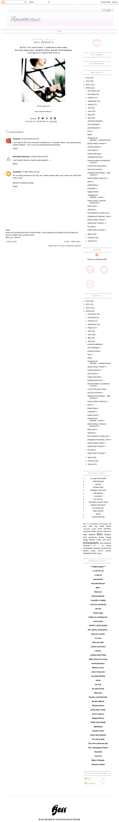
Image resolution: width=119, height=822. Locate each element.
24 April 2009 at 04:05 (30, 139)
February (91, 238)
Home (59, 31)
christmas (107, 529)
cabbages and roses (98, 490)
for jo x (90, 131)
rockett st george (98, 517)
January (91, 241)
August (91, 104)
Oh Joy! (98, 685)
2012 (88, 78)
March (90, 234)
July (89, 108)
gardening (93, 537)
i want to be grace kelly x (97, 166)
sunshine (104, 548)
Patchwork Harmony (21, 157)
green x (90, 182)
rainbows (86, 546)
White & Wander (98, 760)
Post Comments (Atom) (71, 246)
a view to (98, 575)
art (110, 524)
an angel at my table (98, 478)
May (90, 115)
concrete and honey (98, 605)
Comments (90, 783)
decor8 (98, 609)
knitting (99, 540)
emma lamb (98, 621)
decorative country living (98, 502)
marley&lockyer (98, 663)
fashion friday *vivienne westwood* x (97, 202)
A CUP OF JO (98, 571)
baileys (98, 484)
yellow (99, 553)
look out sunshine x (95, 169)
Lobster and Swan (98, 647)
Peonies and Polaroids (98, 697)
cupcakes (87, 531)
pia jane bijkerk (98, 701)
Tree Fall (98, 756)
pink (101, 543)
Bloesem (98, 592)
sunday (96, 548)
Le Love (98, 638)
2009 (88, 88)
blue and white (96, 526)
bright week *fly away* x (97, 230)
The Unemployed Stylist (98, 748)
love (104, 540)
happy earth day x (95, 154)
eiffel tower (107, 531)
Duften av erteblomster (98, 617)
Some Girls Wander (98, 735)
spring (108, 546)
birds (85, 526)
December (92, 91)
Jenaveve (17, 139)
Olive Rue (98, 693)
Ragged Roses (98, 718)
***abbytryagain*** (98, 567)
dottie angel (98, 613)
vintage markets (96, 551)
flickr (100, 534)
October (91, 98)
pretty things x (93, 185)
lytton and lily (98, 511)
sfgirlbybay (98, 727)
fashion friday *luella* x (97, 220)
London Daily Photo (98, 655)
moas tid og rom (98, 672)
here (48, 106)
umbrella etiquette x (95, 121)
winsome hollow (98, 765)
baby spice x (92, 206)
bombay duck (98, 487)
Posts (88, 779)
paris (109, 540)
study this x (92, 210)
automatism (98, 579)
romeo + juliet (98, 546)
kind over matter (98, 634)
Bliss (98, 588)
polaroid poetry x (94, 128)
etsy (85, 534)
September (92, 101)
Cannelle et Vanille (98, 600)
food (85, 537)
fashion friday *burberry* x (98, 178)
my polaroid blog (98, 676)
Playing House (98, 706)
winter (94, 553)
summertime (88, 548)
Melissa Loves (98, 668)
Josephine (17, 172)
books (108, 526)
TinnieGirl (98, 752)
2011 (88, 81)
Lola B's (98, 651)
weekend (87, 553)
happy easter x (93, 192)
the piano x (92, 227)
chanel (94, 529)
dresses (100, 531)
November (92, 94)
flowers (107, 534)
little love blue (98, 642)
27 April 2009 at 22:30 (30, 172)
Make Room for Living (98, 659)
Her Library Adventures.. (98, 630)
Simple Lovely (98, 731)
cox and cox (98, 499)
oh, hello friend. (98, 689)
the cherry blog (98, 739)
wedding (108, 551)
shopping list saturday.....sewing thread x (99, 139)
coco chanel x (93, 150)
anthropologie (98, 481)
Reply (15, 148)
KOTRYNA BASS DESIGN (68, 820)
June (90, 111)
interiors (92, 540)
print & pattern (98, 714)
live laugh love (98, 508)
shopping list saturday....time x (99, 216)
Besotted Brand (98, 583)
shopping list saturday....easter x (96, 196)
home (101, 537)
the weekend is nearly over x (99, 213)
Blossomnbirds (98, 596)
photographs (91, 542)
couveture (98, 496)
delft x (90, 135)
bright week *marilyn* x (97, 223)
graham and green (98, 505)
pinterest (107, 543)
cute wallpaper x (94, 124)
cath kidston (98, 493)
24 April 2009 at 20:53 (39, 157)
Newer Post (12, 242)
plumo (98, 514)
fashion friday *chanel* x (97, 144)
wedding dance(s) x (95, 157)
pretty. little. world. (98, 710)
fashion (92, 534)
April (90, 118)
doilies (93, 531)
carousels (86, 529)
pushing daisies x (94, 147)
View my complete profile (97, 259)
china (100, 529)
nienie (98, 680)
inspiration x (92, 188)
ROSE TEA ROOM (98, 722)
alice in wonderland (90, 524)
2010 (88, 85)
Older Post (75, 242)
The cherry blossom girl (98, 743)
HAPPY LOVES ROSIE (98, 626)
